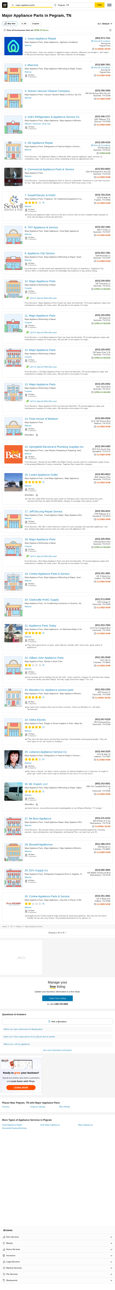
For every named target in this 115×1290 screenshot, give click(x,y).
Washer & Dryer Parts (53, 661)
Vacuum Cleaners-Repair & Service (59, 95)
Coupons (28, 288)
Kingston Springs (38, 1107)
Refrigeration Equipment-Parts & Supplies (61, 874)
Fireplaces (48, 199)
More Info (46, 124)
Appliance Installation (69, 42)
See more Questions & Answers (57, 1050)
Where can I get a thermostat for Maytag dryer (23, 1029)
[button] (109, 5)
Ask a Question (59, 1021)
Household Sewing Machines (14, 1128)
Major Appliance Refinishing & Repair (59, 69)
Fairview (5, 1107)
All (25, 24)
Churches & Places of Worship (73, 900)
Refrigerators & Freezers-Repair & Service (62, 146)
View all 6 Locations (102, 41)
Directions (37, 124)
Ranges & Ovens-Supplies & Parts (58, 723)
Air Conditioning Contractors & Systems (61, 603)
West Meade (64, 1107)
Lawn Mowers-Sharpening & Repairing (60, 450)
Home (4, 927)
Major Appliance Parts (34, 42)
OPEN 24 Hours (41, 30)
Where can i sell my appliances (17, 1044)
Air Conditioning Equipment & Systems (70, 199)
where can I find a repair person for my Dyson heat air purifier (29, 1037)
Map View (11, 24)
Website (28, 45)
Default (105, 24)
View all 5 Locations (102, 68)
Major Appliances (51, 42)
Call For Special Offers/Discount (43, 298)
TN (11, 927)
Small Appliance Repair (53, 515)
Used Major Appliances (69, 231)
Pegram (19, 927)
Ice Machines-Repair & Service (73, 629)
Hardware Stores (84, 450)
